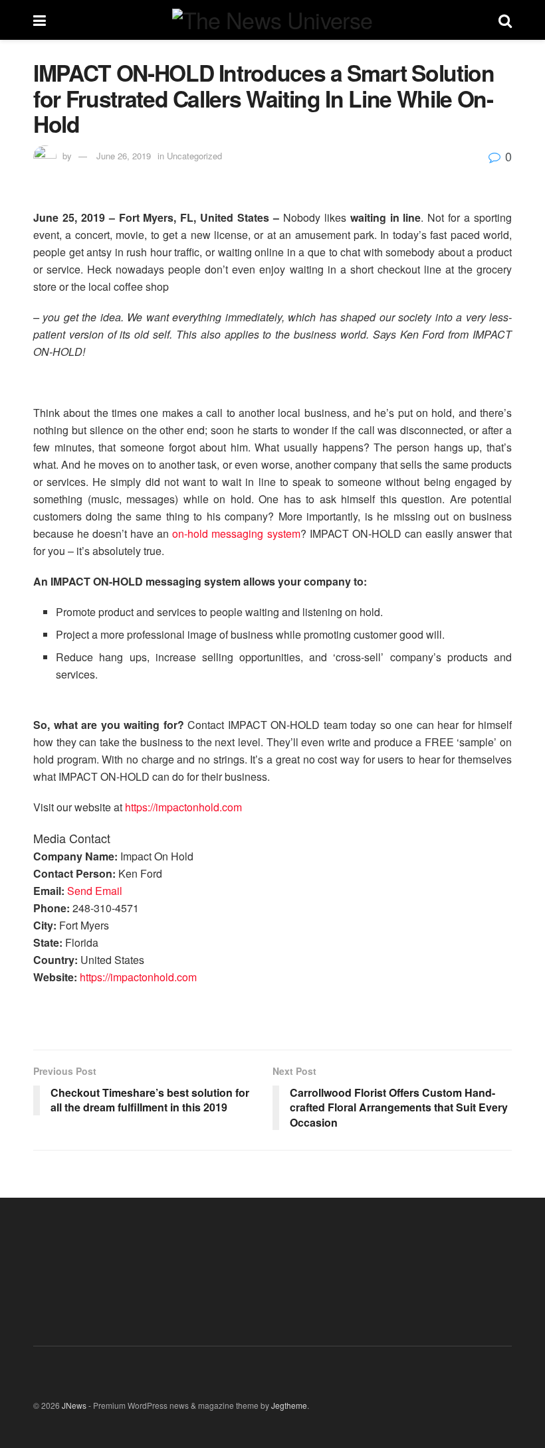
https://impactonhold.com (183, 807)
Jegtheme (289, 1405)
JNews (74, 1405)
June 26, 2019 (123, 155)
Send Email (94, 890)
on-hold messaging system (236, 533)
